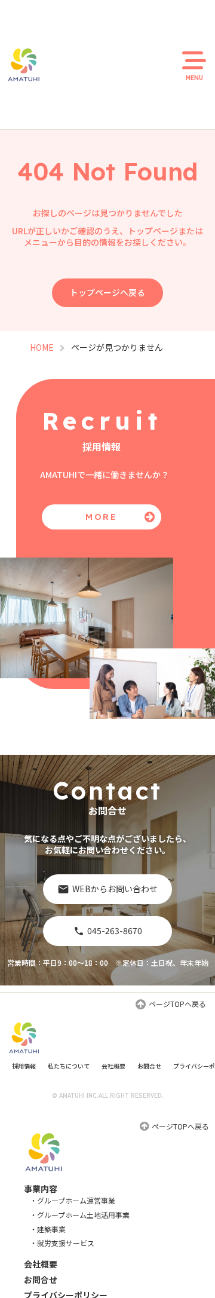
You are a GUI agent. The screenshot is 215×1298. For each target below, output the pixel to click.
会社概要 (113, 1065)
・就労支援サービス (62, 1243)
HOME (42, 347)
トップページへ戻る (107, 292)
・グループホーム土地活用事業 (80, 1215)
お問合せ (149, 1065)
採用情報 (24, 1065)
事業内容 (40, 1188)
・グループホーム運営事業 (72, 1200)
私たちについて (69, 1065)
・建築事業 (48, 1229)
